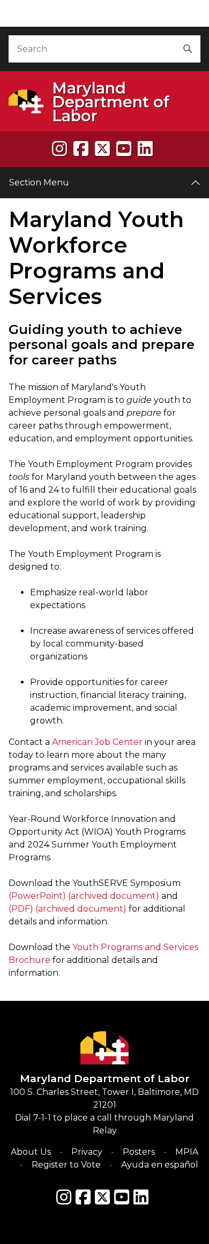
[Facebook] (80, 148)
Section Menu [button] (39, 182)
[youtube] (123, 148)
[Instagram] (59, 148)
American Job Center (97, 742)
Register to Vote (66, 1165)
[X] (102, 148)
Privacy (86, 1152)
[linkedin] (145, 148)
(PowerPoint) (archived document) (84, 896)
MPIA (186, 1152)
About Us (31, 1152)
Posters (139, 1152)
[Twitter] (102, 1197)
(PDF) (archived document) (67, 909)
